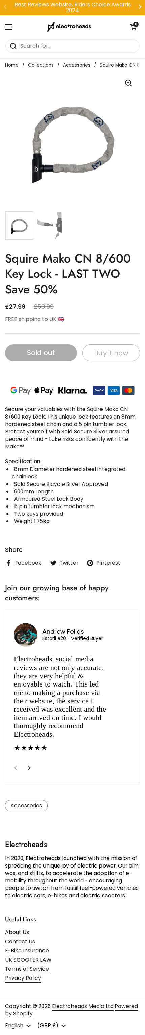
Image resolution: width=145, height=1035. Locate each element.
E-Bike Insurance (27, 950)
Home (12, 65)
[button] (133, 27)
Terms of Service (27, 969)
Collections (41, 65)
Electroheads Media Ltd (83, 1006)
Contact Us (20, 941)
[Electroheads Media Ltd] (70, 27)
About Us (17, 932)
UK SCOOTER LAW (28, 960)
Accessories (76, 65)
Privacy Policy (23, 978)
